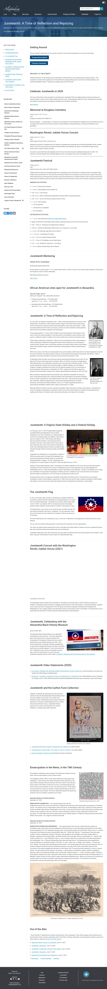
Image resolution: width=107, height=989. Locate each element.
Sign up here (33, 278)
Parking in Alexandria (39, 63)
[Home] (12, 9)
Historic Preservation (10, 173)
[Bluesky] (5, 213)
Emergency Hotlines (63, 972)
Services (25, 14)
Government (52, 14)
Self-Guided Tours (9, 193)
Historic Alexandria (46, 958)
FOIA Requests (63, 977)
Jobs (42, 972)
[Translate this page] (104, 2)
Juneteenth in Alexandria (39, 946)
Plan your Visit (8, 187)
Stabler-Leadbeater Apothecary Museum (13, 144)
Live (5, 14)
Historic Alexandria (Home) (12, 104)
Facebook (13, 979)
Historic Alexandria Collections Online (43, 753)
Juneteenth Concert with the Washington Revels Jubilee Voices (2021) (13, 61)
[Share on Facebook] (8, 213)
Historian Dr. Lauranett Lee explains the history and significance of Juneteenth (55, 676)
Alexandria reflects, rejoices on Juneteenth (44, 942)
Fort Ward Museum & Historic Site (13, 128)
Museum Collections (10, 180)
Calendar (84, 14)
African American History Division (11, 153)
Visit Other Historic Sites (11, 148)
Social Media (42, 982)
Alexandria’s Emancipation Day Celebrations (45, 955)
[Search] (101, 8)
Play (14, 14)
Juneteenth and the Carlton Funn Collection (13, 81)
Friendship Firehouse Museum (13, 136)
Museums (56, 958)
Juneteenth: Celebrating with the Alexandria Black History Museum (14, 69)
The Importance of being (39, 750)
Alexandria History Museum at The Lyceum (13, 123)
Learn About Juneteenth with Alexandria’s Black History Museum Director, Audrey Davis (57, 671)
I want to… (98, 14)
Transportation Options (39, 57)
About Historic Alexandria (12, 107)
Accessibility (63, 975)
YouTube (19, 979)
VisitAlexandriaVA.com (15, 984)
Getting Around (9, 49)
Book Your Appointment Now (57, 219)
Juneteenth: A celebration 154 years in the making (46, 949)
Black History (34, 958)
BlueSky (11, 979)
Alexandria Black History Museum (11, 117)
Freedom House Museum (11, 133)
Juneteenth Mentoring (11, 53)
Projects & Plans (69, 14)
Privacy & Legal (63, 980)
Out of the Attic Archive (54, 939)
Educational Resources (11, 169)
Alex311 (10, 973)
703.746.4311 (17, 973)
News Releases (8, 183)
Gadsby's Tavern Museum (12, 139)
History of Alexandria (10, 176)
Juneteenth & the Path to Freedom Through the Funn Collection (50, 747)
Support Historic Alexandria (12, 200)
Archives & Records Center (12, 166)
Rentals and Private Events (12, 190)
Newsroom (42, 980)
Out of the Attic (9, 90)
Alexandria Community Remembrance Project (11, 158)
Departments (42, 977)
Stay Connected (9, 197)
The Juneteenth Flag (11, 56)
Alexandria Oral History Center (13, 163)
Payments (42, 975)
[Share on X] (11, 213)
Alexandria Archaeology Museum (11, 112)
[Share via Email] (14, 213)
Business (38, 14)
